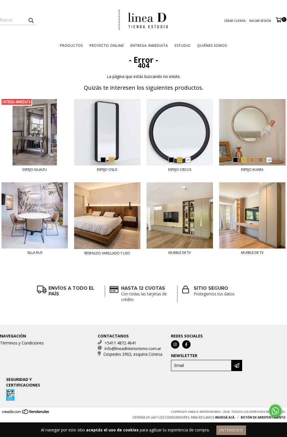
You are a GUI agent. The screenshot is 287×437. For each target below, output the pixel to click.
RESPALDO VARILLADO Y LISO (107, 253)
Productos (71, 45)
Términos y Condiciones (22, 343)
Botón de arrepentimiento (263, 417)
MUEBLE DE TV (179, 252)
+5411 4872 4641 (120, 343)
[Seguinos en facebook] (186, 344)
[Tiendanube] (25, 413)
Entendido (231, 430)
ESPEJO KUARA (252, 169)
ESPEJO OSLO (107, 169)
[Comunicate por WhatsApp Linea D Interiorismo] (275, 410)
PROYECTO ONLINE (106, 45)
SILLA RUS (34, 252)
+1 (188, 160)
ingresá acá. (225, 417)
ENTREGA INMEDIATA (149, 45)
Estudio (183, 45)
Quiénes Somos (212, 45)
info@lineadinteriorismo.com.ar (133, 348)
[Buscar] (30, 20)
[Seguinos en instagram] (175, 344)
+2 (269, 160)
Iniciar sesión (260, 21)
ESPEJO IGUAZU (34, 169)
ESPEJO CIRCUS (179, 169)
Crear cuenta (234, 21)
